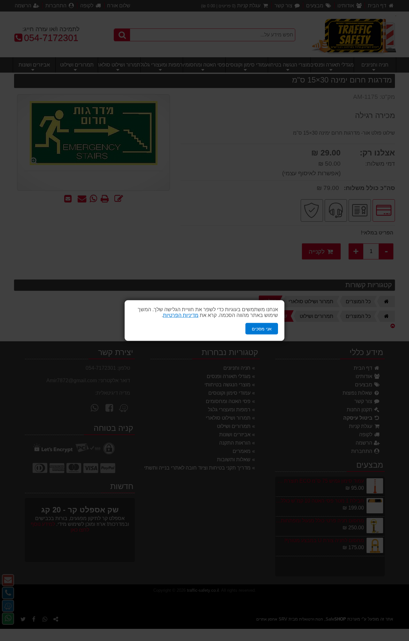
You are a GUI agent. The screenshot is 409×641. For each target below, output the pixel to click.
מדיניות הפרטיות (180, 315)
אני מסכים (262, 328)
